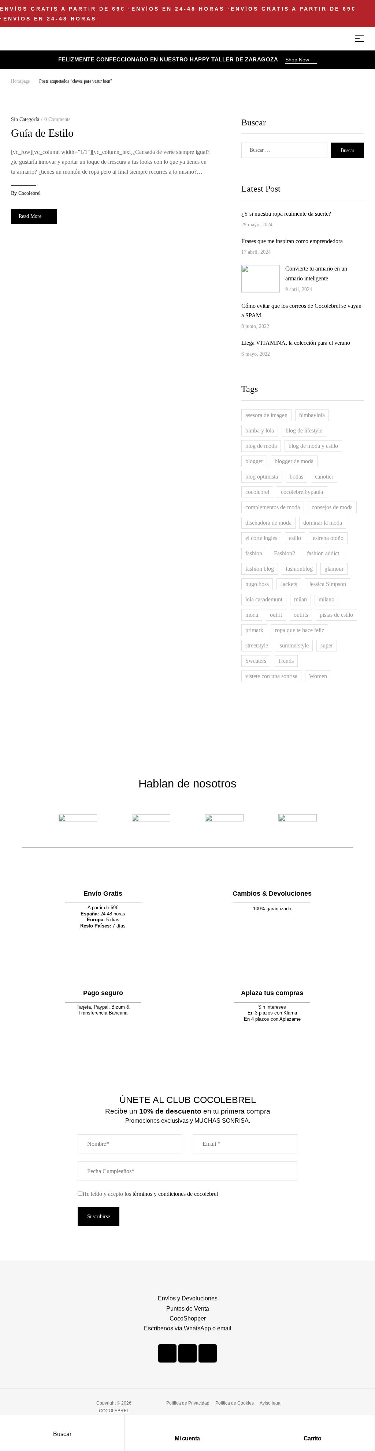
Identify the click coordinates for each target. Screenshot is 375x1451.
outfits (301, 615)
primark (254, 630)
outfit (276, 615)
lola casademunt (263, 599)
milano (326, 599)
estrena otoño (328, 538)
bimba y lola (259, 430)
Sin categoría (25, 119)
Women (318, 676)
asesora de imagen (266, 415)
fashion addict (323, 553)
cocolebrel (29, 193)
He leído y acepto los (150, 1194)
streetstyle (256, 645)
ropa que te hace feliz (299, 630)
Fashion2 (284, 553)
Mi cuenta (187, 1438)
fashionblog (299, 569)
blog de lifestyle (304, 430)
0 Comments (57, 119)
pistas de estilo (336, 615)
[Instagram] (187, 1353)
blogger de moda (294, 461)
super (326, 645)
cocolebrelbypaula (302, 492)
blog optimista (261, 476)
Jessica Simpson (327, 584)
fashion (253, 553)
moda (251, 615)
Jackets (289, 584)
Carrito (313, 1438)
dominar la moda (322, 522)
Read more (30, 216)
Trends (286, 661)
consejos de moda (332, 507)
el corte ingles (261, 538)
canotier (324, 476)
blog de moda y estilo (313, 446)
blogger (254, 461)
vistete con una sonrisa (271, 676)
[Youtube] (207, 1353)
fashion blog (259, 569)
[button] (301, 60)
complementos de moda (272, 507)
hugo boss (257, 584)
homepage (20, 81)
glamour (334, 569)
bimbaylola (312, 415)
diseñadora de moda (268, 522)
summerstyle (294, 645)
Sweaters (255, 661)
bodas (296, 476)
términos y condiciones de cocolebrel (175, 1194)
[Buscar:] (284, 150)
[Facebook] (167, 1353)
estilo (295, 538)
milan (300, 599)
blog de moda (261, 446)
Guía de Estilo (42, 133)
